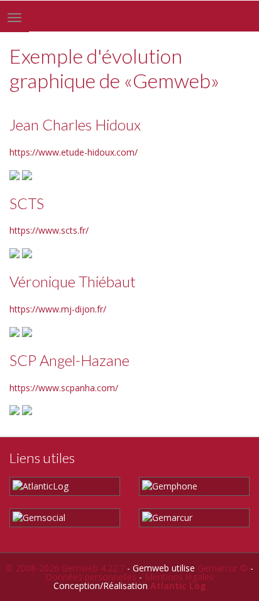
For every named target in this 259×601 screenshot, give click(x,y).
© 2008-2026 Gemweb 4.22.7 (65, 568)
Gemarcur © (222, 568)
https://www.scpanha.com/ (63, 388)
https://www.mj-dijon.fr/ (57, 309)
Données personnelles (90, 577)
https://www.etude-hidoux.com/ (73, 152)
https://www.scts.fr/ (49, 230)
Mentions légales (179, 577)
